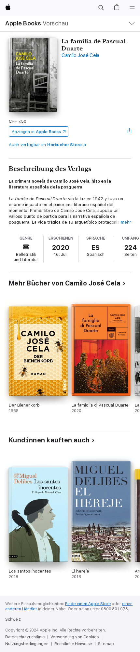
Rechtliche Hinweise (73, 644)
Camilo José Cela (80, 55)
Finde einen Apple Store (88, 604)
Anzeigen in (36, 131)
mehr (126, 222)
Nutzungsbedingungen (27, 644)
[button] (101, 8)
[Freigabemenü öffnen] (129, 131)
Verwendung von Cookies (74, 637)
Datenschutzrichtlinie (25, 637)
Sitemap (106, 644)
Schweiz (13, 619)
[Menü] (132, 8)
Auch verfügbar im (45, 144)
